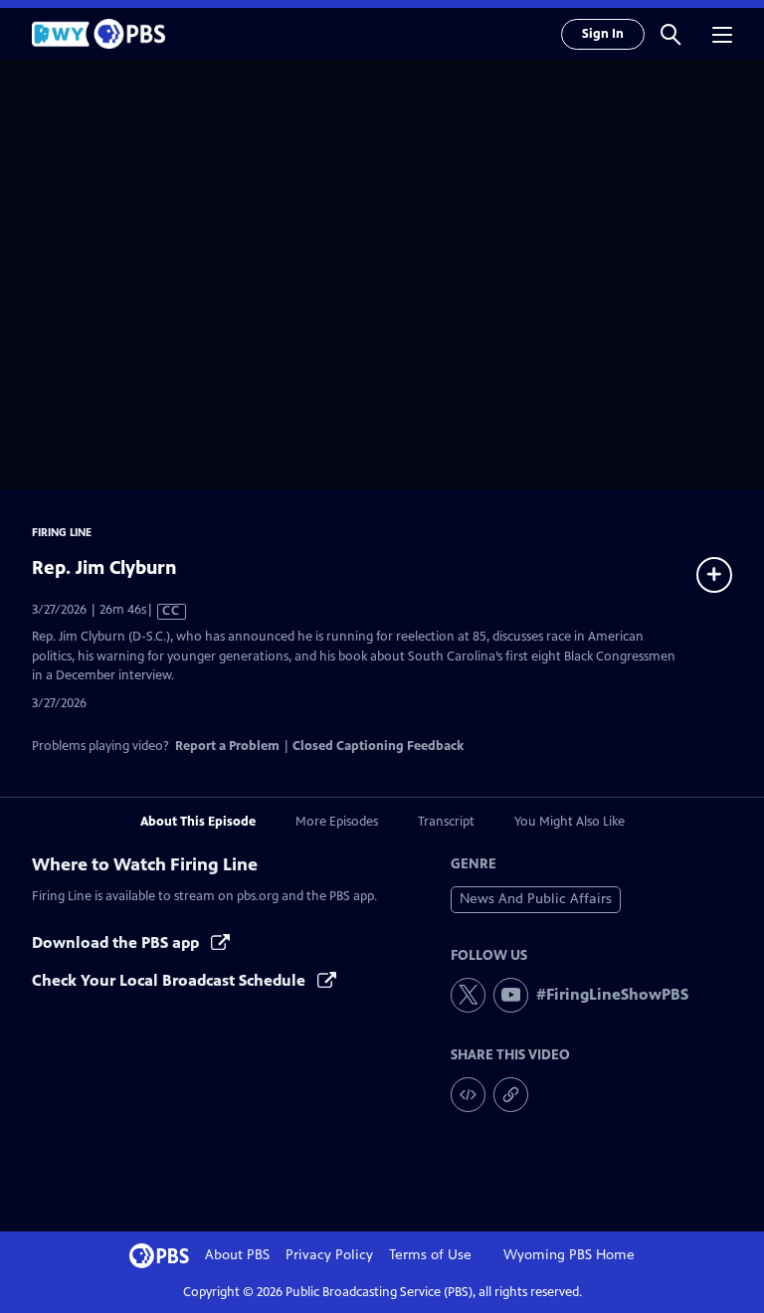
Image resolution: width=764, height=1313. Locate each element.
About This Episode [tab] (198, 822)
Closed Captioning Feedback (378, 746)
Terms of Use (430, 1254)
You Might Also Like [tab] (569, 822)
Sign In (603, 34)
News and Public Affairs (536, 898)
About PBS (237, 1254)
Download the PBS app (117, 942)
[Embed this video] (468, 1094)
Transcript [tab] (446, 822)
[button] (670, 34)
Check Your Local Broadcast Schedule (170, 980)
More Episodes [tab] (336, 822)
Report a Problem (227, 746)
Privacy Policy (329, 1254)
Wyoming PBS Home (569, 1254)
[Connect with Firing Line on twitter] (468, 995)
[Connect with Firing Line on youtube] (510, 995)
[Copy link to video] (510, 1094)
